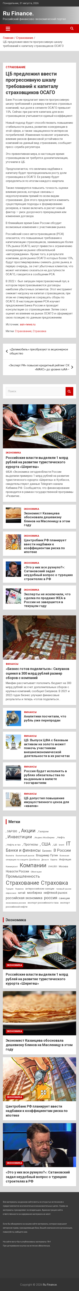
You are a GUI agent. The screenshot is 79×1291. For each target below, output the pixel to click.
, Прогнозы (30, 844)
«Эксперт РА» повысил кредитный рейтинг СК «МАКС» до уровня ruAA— (39, 367)
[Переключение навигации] (8, 28)
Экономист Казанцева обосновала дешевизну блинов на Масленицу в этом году (47, 519)
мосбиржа (34, 893)
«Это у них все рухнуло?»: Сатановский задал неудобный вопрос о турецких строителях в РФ (48, 573)
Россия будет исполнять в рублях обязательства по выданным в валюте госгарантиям (45, 777)
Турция (9, 888)
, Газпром (43, 831)
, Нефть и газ (13, 844)
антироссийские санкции (39, 888)
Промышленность (23, 876)
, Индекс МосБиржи (44, 837)
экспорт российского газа (43, 902)
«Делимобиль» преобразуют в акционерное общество (39, 351)
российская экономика (24, 898)
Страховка (39, 331)
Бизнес (47, 850)
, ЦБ (54, 844)
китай (21, 892)
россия (50, 897)
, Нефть (60, 837)
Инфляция (65, 859)
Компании (33, 865)
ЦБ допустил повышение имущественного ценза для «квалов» (46, 802)
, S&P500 (11, 831)
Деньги (45, 859)
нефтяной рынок (55, 893)
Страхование (16, 67)
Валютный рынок (25, 855)
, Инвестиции (19, 836)
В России (62, 850)
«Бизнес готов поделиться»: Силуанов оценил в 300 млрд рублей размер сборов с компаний (37, 673)
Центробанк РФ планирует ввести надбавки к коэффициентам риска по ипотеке (45, 546)
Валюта (10, 855)
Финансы (12, 664)
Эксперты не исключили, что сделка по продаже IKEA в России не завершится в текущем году (47, 600)
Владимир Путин (47, 855)
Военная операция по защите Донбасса (37, 857)
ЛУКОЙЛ (52, 866)
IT (68, 843)
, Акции (27, 830)
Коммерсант (12, 866)
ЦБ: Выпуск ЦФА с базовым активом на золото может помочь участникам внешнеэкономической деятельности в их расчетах (47, 748)
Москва (63, 866)
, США (45, 844)
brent (61, 844)
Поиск (69, 391)
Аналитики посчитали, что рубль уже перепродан (45, 718)
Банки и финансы (23, 850)
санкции (64, 898)
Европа (53, 859)
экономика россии (16, 902)
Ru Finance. (18, 13)
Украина (19, 889)
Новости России (17, 871)
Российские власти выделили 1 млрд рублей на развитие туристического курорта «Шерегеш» (37, 462)
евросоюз (11, 893)
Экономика (13, 452)
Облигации (36, 872)
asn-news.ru (27, 324)
